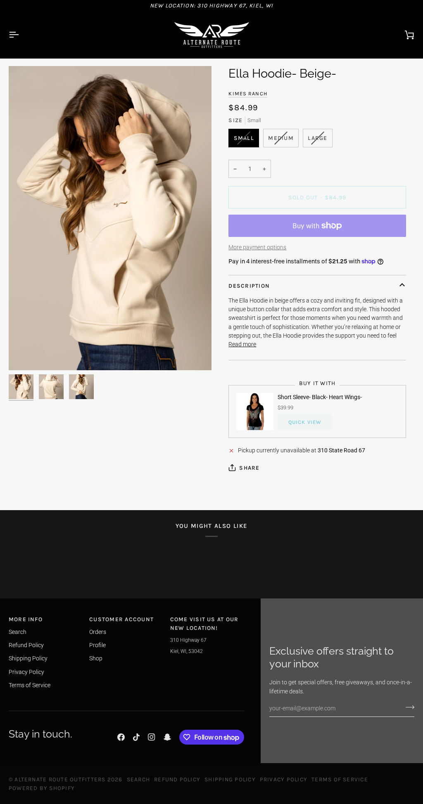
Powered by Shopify (42, 788)
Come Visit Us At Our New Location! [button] (204, 623)
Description (249, 285)
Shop (95, 658)
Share (249, 467)
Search (17, 632)
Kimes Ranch (247, 93)
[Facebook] (121, 737)
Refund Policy (26, 645)
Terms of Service (29, 685)
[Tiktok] (136, 737)
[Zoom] (110, 218)
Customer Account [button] (121, 619)
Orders (97, 632)
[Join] (407, 707)
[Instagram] (151, 737)
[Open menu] (21, 34)
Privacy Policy (26, 672)
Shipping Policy (28, 658)
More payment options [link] (257, 247)
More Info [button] (26, 619)
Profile (97, 645)
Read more (242, 344)
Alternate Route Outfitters (59, 779)
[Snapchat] (167, 737)
